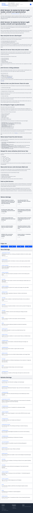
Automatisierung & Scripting (15, 13)
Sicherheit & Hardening (15, 4)
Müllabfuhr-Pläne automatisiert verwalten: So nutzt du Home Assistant (7, 235)
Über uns (7, 0)
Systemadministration (11, 3)
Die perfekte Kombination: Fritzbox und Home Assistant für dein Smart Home (24, 227)
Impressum (3, 0)
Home (9, 2)
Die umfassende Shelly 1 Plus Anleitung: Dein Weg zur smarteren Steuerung (24, 201)
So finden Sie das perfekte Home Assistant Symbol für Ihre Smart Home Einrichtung (8, 219)
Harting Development (5, 4)
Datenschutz (14, 508)
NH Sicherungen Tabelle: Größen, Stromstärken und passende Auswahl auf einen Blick (8, 210)
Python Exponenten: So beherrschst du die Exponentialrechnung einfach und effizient (24, 210)
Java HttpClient (9, 77)
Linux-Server (13, 2)
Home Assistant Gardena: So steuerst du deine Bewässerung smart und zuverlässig (24, 219)
